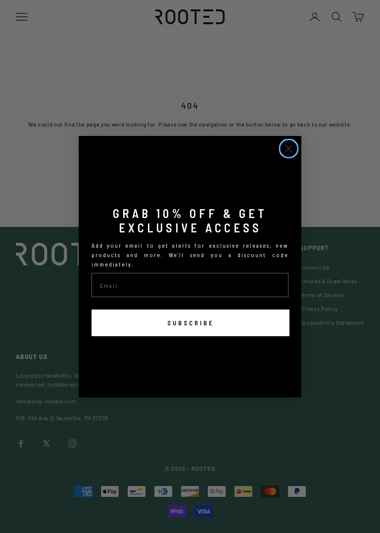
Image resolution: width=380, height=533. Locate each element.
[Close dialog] (288, 148)
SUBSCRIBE (190, 323)
